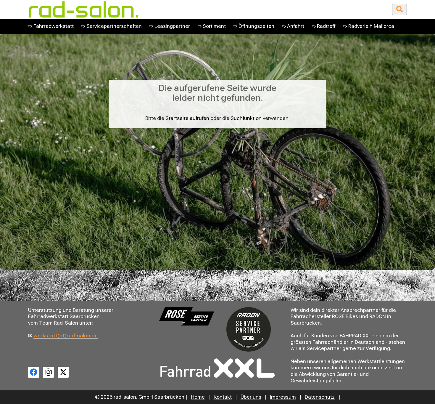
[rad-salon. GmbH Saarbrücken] (152, 9)
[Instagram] (48, 372)
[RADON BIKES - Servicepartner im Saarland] (248, 329)
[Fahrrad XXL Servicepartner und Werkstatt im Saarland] (217, 368)
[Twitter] (63, 372)
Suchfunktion (246, 118)
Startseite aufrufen (187, 118)
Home (38, 276)
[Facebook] (33, 372)
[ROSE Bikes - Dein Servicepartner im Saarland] (186, 316)
